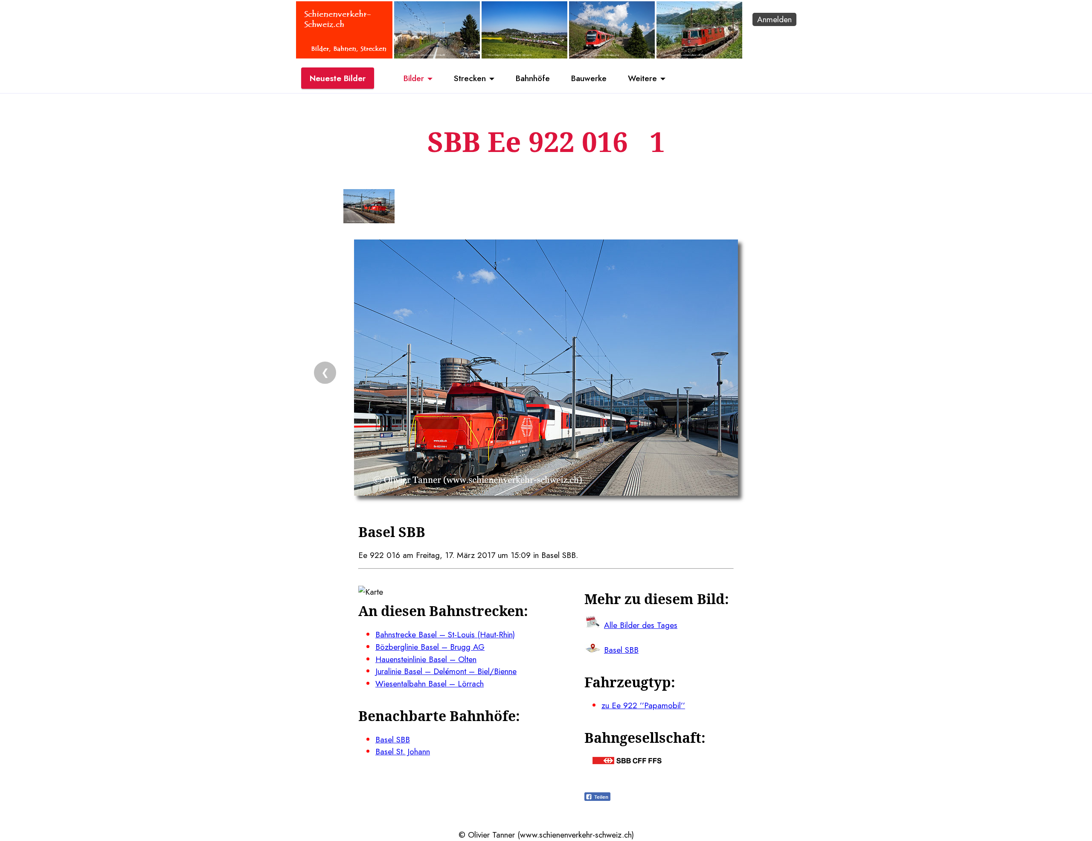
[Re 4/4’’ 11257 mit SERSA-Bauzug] (699, 55)
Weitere (642, 78)
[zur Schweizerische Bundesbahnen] (627, 761)
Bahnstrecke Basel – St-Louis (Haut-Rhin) (445, 634)
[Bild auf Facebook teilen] (597, 798)
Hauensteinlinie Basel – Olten (425, 659)
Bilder (414, 78)
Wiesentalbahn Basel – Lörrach (429, 683)
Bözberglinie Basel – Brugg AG (430, 647)
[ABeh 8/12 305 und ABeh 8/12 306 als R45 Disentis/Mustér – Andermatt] (612, 55)
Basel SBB (392, 739)
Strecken (470, 78)
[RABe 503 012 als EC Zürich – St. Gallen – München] (524, 55)
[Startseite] (344, 55)
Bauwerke (589, 78)
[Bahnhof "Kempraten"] (437, 55)
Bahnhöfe (533, 78)
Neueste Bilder (338, 78)
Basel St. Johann (402, 751)
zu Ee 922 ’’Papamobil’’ (643, 705)
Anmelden (774, 19)
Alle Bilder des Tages (640, 625)
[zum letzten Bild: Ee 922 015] (369, 208)
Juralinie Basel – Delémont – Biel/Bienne (446, 671)
